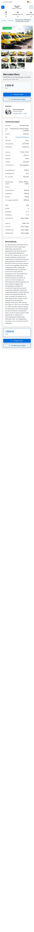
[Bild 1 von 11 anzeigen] (5, 53)
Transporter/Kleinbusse (22, 137)
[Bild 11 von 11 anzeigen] (21, 66)
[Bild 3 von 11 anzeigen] (21, 53)
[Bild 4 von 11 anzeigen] (29, 53)
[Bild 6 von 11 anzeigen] (13, 59)
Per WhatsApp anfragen (18, 99)
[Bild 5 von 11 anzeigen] (5, 59)
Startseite (3, 20)
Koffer (27, 140)
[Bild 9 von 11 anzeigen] (5, 66)
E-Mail (24, 113)
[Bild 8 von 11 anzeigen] (29, 59)
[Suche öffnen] (31, 7)
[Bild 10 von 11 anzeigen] (13, 66)
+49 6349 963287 (17, 113)
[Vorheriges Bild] (4, 37)
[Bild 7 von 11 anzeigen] (21, 59)
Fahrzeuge (10, 20)
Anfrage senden (18, 94)
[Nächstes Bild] (29, 37)
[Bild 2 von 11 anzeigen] (13, 53)
